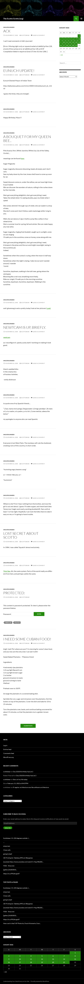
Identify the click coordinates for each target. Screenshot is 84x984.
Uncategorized (8, 27)
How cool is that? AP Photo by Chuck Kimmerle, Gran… (22, 923)
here (22, 158)
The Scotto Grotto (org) (13, 18)
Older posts (28, 725)
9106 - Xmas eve (8, 866)
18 (67, 45)
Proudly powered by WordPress (40, 981)
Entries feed (7, 749)
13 (73, 42)
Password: (7, 614)
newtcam (6, 337)
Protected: (14, 593)
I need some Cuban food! (27, 639)
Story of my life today (20, 779)
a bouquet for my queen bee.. (27, 138)
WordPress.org (8, 757)
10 (64, 42)
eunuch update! (18, 70)
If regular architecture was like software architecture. (31, 787)
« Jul (61, 55)
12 (70, 42)
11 (67, 42)
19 (70, 45)
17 (64, 45)
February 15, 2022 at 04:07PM (17, 783)
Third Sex (6, 571)
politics (17, 622)
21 (76, 45)
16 (61, 45)
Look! (49, 308)
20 (73, 45)
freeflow (8, 622)
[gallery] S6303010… (10, 870)
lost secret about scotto (20, 535)
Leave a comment (39, 35)
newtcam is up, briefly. (24, 327)
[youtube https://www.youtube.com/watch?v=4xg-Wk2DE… (23, 862)
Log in (5, 745)
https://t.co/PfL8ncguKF (11, 874)
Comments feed (8, 753)
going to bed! (7, 854)
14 (76, 42)
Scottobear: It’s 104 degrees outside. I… (16, 838)
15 (79, 42)
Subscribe (8, 828)
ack (6, 31)
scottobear (25, 35)
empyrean (6, 846)
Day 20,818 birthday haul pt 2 (23, 772)
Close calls (6, 850)
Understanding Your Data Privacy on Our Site (16, 981)
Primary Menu (81, 18)
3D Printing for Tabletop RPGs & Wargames (18, 858)
